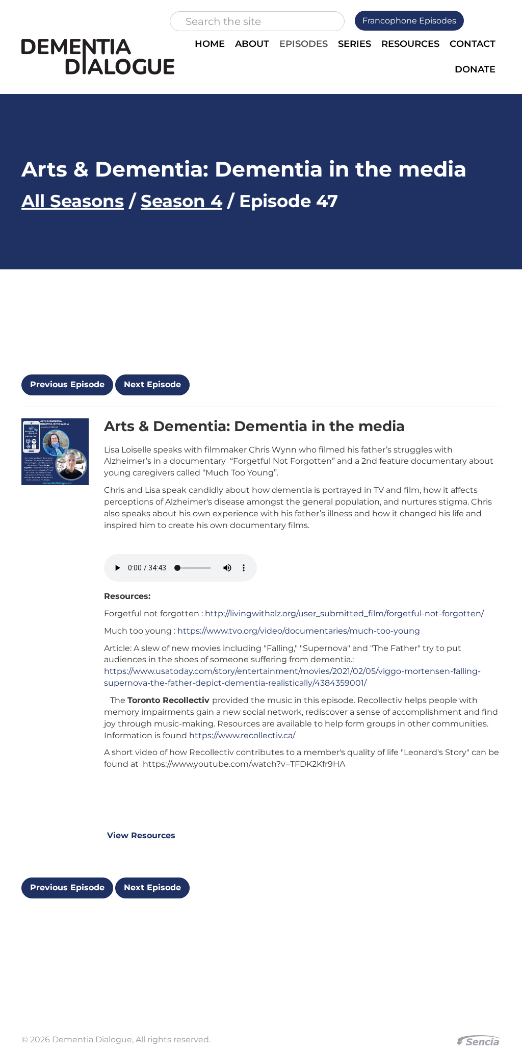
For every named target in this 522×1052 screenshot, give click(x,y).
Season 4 (181, 201)
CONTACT (472, 43)
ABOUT (252, 43)
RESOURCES (410, 43)
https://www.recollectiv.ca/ (242, 735)
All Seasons (72, 201)
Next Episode (152, 384)
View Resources (141, 835)
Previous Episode (67, 384)
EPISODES (303, 43)
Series (354, 43)
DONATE (475, 69)
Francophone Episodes (409, 21)
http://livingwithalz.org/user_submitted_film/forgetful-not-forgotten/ (344, 613)
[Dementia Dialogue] (98, 57)
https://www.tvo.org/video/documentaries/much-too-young (298, 631)
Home (210, 43)
